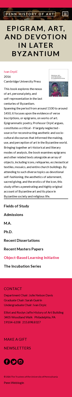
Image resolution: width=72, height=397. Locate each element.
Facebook (7, 362)
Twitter (14, 362)
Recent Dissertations (22, 240)
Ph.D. (8, 232)
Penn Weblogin (14, 382)
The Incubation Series (22, 266)
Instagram (20, 362)
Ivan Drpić (10, 71)
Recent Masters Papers (23, 249)
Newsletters (17, 348)
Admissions (13, 214)
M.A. (7, 223)
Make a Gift (15, 339)
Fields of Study (16, 206)
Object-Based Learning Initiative (31, 257)
